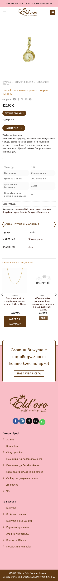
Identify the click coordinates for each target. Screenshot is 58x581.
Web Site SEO (48, 576)
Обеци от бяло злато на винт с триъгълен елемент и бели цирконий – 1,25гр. (43, 304)
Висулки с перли (10, 212)
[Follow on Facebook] (16, 421)
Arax (31, 247)
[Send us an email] (36, 421)
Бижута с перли (24, 82)
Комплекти (43, 212)
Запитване (14, 127)
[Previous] (2, 301)
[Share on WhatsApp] (14, 99)
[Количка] (52, 12)
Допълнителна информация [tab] (21, 224)
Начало (6, 82)
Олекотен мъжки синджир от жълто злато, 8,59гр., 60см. (15, 301)
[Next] (55, 301)
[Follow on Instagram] (22, 421)
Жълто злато (36, 239)
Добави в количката (15, 321)
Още (43, 318)
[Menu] (4, 12)
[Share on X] (22, 99)
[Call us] (42, 422)
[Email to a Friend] (26, 99)
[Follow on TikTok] (29, 421)
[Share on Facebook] (18, 99)
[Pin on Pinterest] (30, 99)
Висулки (46, 209)
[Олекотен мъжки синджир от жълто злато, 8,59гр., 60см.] (14, 280)
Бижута (19, 209)
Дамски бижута (28, 212)
